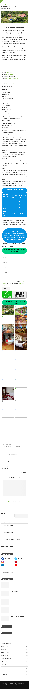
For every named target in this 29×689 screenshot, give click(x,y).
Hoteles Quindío (15, 652)
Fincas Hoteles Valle (15, 643)
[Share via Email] (18, 456)
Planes (15, 668)
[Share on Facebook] (14, 456)
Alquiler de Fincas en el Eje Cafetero (12, 539)
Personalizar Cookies (13, 683)
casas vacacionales (7, 444)
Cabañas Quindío (15, 640)
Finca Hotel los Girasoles (8, 446)
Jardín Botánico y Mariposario (12, 78)
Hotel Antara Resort (8, 525)
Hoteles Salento (15, 655)
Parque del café (9, 72)
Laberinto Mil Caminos (9, 532)
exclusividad (15, 444)
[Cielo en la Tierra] (5, 593)
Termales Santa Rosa (11, 83)
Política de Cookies (22, 683)
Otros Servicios (15, 665)
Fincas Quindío (4, 4)
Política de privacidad (10, 684)
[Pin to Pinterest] (17, 456)
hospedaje (18, 446)
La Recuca (8, 80)
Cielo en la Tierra (7, 529)
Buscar (3, 513)
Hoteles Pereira (15, 649)
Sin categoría (15, 671)
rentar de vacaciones (19, 449)
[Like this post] (12, 456)
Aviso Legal (4, 683)
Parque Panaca (9, 74)
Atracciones (15, 637)
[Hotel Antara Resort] (5, 585)
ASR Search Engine (19, 684)
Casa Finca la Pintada (14, 498)
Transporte (15, 674)
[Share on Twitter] (15, 456)
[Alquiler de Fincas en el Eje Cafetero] (5, 618)
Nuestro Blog (15, 661)
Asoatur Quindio (6, 8)
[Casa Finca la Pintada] (14, 488)
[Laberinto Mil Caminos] (5, 602)
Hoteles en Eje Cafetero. (8, 449)
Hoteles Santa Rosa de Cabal (15, 658)
